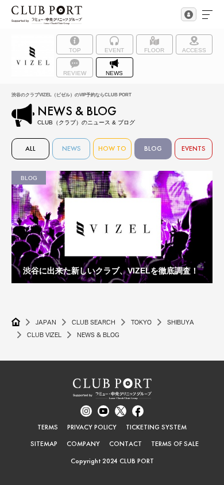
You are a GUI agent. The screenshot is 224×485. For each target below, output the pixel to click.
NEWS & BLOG (98, 335)
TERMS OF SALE (175, 443)
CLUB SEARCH (93, 322)
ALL (30, 148)
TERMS (47, 427)
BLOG (153, 148)
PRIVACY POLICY (92, 427)
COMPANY (83, 443)
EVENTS (193, 148)
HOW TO (112, 148)
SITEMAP (43, 443)
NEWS (71, 148)
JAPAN (46, 322)
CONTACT (125, 443)
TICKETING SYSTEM (156, 427)
